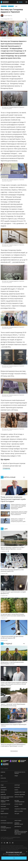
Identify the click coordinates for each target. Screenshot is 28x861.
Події (16, 6)
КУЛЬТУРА (3, 778)
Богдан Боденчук (8, 15)
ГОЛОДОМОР (10, 6)
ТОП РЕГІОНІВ (3, 6)
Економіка (4, 789)
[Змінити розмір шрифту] (26, 19)
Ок (14, 858)
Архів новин (18, 820)
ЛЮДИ (16, 775)
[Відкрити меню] (27, 2)
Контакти (3, 820)
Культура (17, 787)
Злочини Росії (5, 809)
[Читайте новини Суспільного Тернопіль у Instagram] (4, 843)
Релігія (16, 806)
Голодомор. (6, 468)
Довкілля (3, 794)
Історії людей (18, 804)
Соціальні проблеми (20, 809)
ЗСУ (2, 775)
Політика (3, 806)
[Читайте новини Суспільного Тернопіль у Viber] (10, 843)
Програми (3, 830)
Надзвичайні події (20, 792)
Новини (3, 772)
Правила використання (19, 823)
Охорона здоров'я (20, 794)
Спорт (2, 811)
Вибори (3, 792)
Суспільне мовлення (7, 823)
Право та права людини (5, 801)
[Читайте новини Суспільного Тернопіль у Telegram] (13, 843)
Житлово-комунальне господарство (7, 797)
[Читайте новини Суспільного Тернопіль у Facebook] (2, 843)
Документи (18, 826)
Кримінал (3, 787)
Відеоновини (4, 813)
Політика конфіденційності (6, 827)
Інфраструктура (19, 796)
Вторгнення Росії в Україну (20, 772)
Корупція (17, 785)
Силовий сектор (5, 804)
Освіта (16, 789)
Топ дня (17, 813)
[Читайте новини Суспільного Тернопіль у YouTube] (7, 843)
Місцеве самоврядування (19, 801)
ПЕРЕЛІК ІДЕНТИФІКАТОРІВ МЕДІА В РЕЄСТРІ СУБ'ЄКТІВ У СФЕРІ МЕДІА (21, 832)
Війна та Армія (19, 811)
